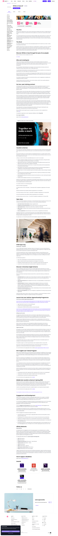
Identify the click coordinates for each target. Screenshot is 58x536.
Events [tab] (14, 11)
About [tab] (9, 11)
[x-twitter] (25, 489)
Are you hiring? (34, 526)
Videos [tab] (24, 11)
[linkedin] (17, 489)
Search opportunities (17, 8)
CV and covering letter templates (36, 529)
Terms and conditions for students (15, 521)
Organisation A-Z (34, 522)
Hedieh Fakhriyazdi (38, 405)
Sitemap (33, 519)
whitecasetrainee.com (24, 458)
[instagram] (19, 489)
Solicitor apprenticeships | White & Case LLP (42, 347)
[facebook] (23, 489)
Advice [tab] (19, 11)
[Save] (51, 502)
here (19, 111)
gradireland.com (24, 522)
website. (33, 377)
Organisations (9, 3)
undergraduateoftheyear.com (25, 519)
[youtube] (21, 489)
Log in (49, 1)
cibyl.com (23, 523)
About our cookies (13, 523)
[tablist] (17, 12)
